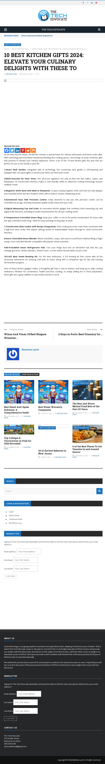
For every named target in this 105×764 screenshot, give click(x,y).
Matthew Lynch (11, 74)
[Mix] (33, 150)
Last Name (8, 568)
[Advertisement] (53, 298)
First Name (8, 560)
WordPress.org (15, 523)
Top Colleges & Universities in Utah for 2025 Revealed (17, 440)
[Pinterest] (22, 150)
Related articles (12, 374)
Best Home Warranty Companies (50, 408)
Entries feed (14, 515)
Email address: (10, 551)
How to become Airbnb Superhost (37, 35)
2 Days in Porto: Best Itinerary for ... (80, 334)
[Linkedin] (17, 150)
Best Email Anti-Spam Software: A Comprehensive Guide (16, 410)
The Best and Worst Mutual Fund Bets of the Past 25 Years (86, 406)
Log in (11, 511)
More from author (30, 374)
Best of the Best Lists (12, 45)
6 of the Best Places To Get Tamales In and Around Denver (87, 449)
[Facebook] (6, 150)
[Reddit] (28, 150)
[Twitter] (12, 150)
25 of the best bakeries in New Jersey (52, 452)
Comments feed (15, 519)
